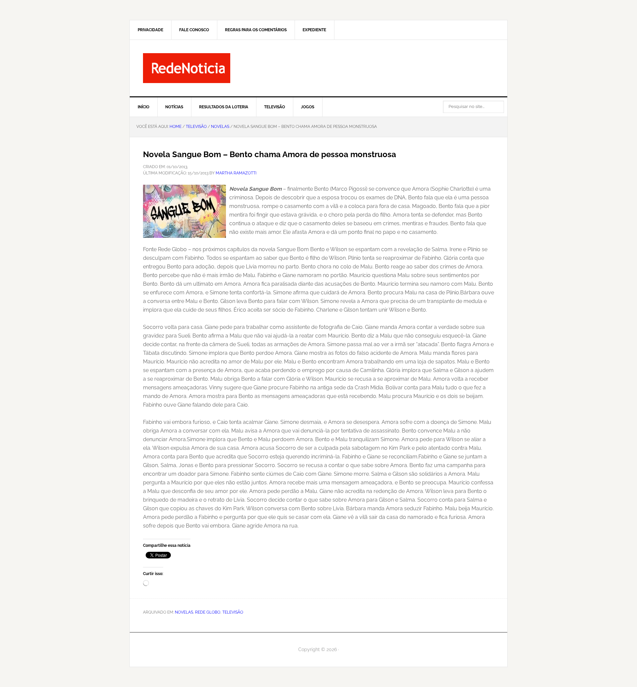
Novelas (184, 612)
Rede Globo (207, 612)
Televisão (232, 612)
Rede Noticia (318, 68)
